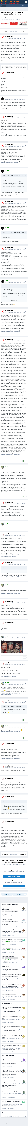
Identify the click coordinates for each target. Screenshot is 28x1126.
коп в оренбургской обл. (8, 939)
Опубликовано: (15, 38)
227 (16, 958)
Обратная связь (10, 1123)
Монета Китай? (5, 966)
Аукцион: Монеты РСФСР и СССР (12, 1011)
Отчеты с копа (5, 924)
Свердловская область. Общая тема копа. (12, 974)
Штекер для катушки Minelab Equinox (11, 1091)
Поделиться (7, 894)
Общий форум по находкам (11, 969)
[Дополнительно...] (25, 37)
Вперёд (22, 31)
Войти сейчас (14, 885)
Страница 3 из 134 (14, 31)
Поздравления (8, 950)
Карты (3, 934)
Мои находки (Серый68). (8, 956)
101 (16, 921)
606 (16, 911)
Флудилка (18, 19)
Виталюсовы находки (7, 919)
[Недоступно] (12, 647)
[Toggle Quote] (3, 175)
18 (15, 976)
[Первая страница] (2, 31)
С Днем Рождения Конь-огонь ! (9, 948)
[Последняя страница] (26, 31)
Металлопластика (6, 989)
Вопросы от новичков (10, 997)
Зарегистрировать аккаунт (14, 876)
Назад (5, 31)
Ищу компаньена (6, 994)
